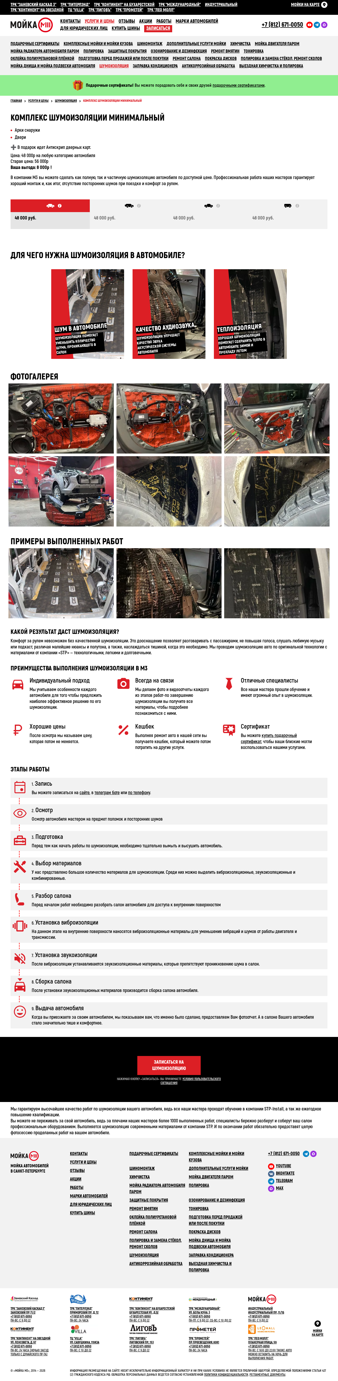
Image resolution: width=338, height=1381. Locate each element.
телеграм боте (107, 793)
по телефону (139, 793)
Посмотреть (61, 418)
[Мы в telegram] (317, 25)
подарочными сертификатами (239, 85)
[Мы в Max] (324, 25)
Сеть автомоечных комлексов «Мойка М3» (35, 25)
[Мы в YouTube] (309, 25)
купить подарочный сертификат (269, 739)
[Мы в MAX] (313, 1154)
